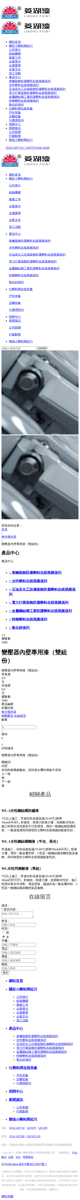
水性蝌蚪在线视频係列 (24, 85)
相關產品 (7, 715)
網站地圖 (7, 1196)
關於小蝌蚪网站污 (21, 45)
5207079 (31, 1128)
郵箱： (5, 964)
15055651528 (33, 1136)
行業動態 (15, 136)
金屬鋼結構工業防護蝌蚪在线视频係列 (34, 96)
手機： (5, 940)
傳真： (5, 956)
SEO (18, 1157)
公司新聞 (15, 132)
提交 (5, 972)
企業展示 (15, 61)
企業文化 (15, 69)
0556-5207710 (17, 1128)
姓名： (5, 920)
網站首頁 (15, 42)
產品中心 (15, 77)
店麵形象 (15, 116)
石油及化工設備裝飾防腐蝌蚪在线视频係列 (37, 89)
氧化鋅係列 (16, 104)
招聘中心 (15, 124)
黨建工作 (15, 57)
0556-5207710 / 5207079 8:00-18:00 (27, 147)
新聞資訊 (15, 128)
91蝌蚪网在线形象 (21, 108)
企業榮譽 (15, 65)
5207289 (42, 1128)
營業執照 (28, 1157)
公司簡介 (15, 49)
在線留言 (20, 715)
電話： (5, 948)
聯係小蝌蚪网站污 (21, 140)
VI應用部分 (16, 120)
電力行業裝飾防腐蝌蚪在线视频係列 (33, 92)
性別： (5, 928)
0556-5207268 (17, 1136)
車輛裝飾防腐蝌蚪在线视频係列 (30, 81)
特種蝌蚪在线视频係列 (24, 100)
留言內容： (10, 909)
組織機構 (15, 53)
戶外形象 (15, 112)
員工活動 (15, 73)
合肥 (10, 1157)
